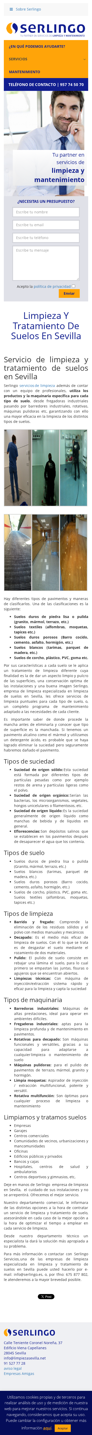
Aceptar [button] (63, 1428)
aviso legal (13, 1368)
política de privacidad (52, 286)
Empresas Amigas (19, 1373)
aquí (47, 1427)
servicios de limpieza (37, 385)
